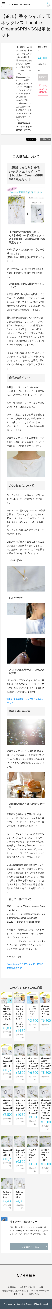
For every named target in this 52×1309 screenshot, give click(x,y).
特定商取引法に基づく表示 (31, 1287)
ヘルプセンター (18, 1294)
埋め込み (46, 139)
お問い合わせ (35, 1294)
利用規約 (12, 1287)
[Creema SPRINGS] (19, 4)
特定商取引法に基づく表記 (14, 1291)
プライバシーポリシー (39, 1291)
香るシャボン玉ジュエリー (23, 1221)
